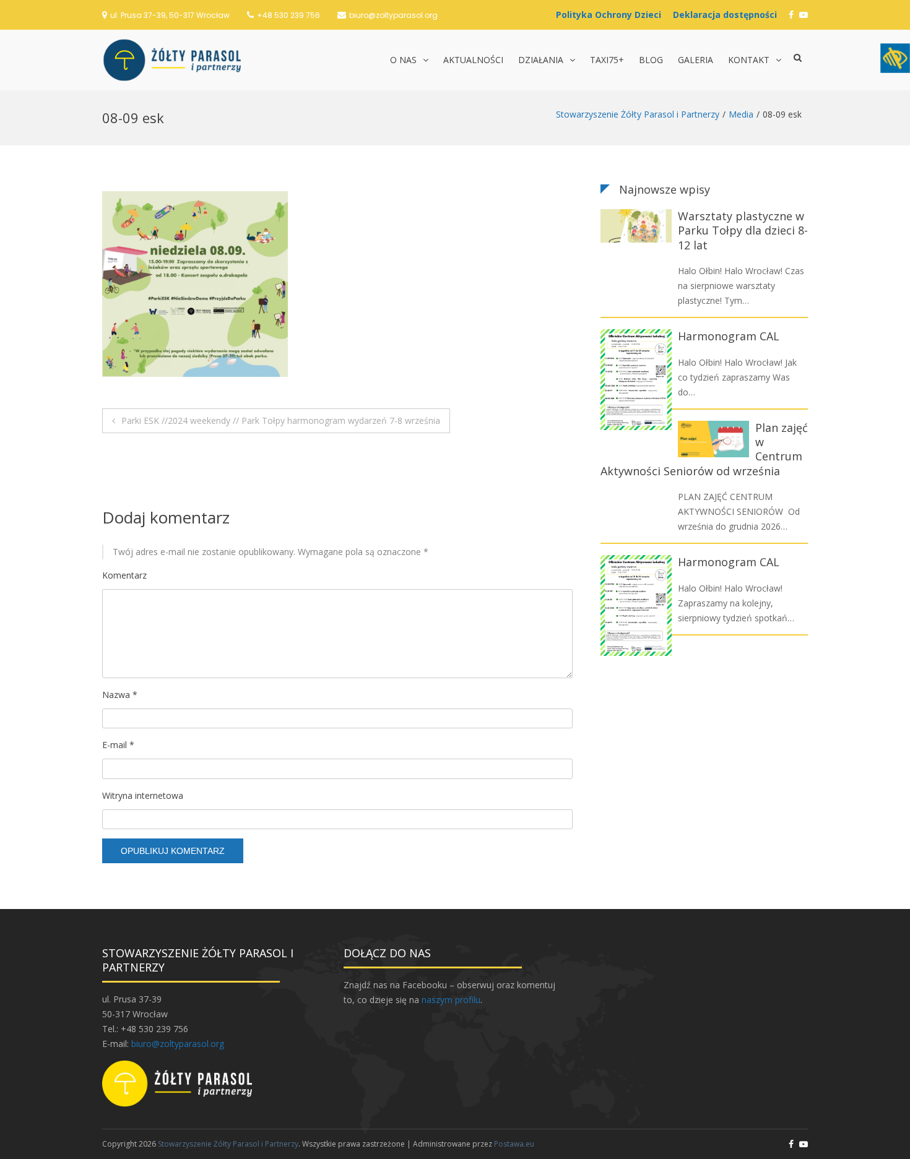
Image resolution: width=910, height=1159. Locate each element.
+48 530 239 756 (288, 15)
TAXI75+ (607, 60)
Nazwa (119, 694)
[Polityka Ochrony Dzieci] (611, 14)
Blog (651, 60)
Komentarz (124, 575)
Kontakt (748, 60)
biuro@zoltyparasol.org (393, 15)
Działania (540, 60)
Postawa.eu (514, 1144)
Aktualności (473, 60)
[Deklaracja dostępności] (728, 14)
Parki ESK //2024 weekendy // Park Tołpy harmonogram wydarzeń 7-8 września (280, 420)
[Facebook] (791, 14)
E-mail (118, 745)
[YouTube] (803, 14)
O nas (403, 60)
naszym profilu (451, 1000)
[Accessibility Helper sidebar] (895, 58)
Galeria (695, 60)
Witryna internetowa (142, 795)
